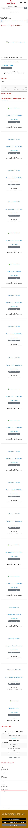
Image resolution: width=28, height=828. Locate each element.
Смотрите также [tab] (5, 89)
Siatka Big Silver (14, 708)
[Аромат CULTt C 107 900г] (14, 545)
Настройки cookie (14, 825)
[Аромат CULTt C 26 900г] (14, 327)
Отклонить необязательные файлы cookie (14, 822)
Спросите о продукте (6, 68)
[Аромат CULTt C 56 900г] (14, 576)
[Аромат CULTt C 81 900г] (14, 451)
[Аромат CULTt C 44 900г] (14, 171)
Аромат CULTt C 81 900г (14, 459)
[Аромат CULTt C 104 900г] (14, 202)
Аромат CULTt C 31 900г (14, 365)
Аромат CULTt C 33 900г (14, 147)
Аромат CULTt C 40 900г (14, 396)
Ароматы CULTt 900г (17, 21)
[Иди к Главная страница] (1, 21)
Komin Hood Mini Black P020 (14, 677)
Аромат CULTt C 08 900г (14, 303)
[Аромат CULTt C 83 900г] (14, 514)
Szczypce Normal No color (14, 646)
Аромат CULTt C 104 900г (14, 209)
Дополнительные (14, 12)
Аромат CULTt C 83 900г (14, 521)
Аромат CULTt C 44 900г (14, 178)
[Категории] (25, 2)
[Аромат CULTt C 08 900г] (14, 295)
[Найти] (25, 8)
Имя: (4, 777)
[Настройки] (21, 2)
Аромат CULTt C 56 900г (14, 583)
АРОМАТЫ (6, 21)
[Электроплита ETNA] (14, 264)
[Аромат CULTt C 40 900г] (14, 389)
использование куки (16, 815)
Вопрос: (5, 785)
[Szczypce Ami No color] (14, 607)
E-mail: (4, 768)
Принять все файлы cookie (14, 819)
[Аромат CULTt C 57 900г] (14, 233)
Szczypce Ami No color (14, 615)
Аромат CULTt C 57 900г (14, 240)
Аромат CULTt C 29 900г (14, 115)
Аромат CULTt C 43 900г (14, 427)
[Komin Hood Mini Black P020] (14, 670)
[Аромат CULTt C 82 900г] (14, 483)
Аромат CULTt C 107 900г (14, 552)
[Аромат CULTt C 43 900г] (14, 420)
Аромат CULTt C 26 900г (14, 334)
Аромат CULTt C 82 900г (14, 490)
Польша (16, 61)
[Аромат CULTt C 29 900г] (14, 108)
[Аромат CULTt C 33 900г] (14, 139)
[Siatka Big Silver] (14, 701)
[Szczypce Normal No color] (14, 639)
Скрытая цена (7, 65)
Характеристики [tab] (15, 89)
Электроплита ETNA (14, 271)
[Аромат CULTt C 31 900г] (14, 358)
